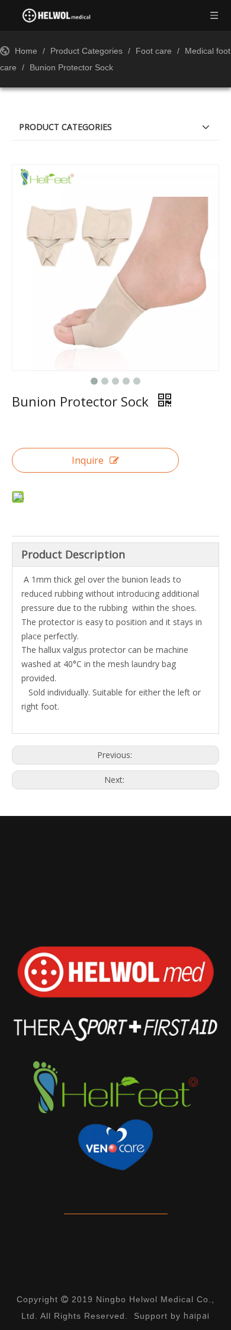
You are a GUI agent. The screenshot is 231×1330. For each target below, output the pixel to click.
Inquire (88, 460)
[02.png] (115, 1030)
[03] (115, 1087)
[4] (115, 1145)
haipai (197, 1315)
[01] (115, 972)
